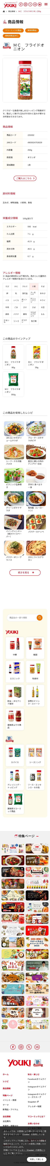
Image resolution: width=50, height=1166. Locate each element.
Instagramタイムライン (37, 1088)
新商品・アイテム (10, 1109)
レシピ (6, 1081)
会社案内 (7, 1121)
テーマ (6, 1105)
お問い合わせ (33, 1123)
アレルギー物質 (34, 1106)
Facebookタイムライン (37, 1080)
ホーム (6, 1074)
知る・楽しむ (33, 1074)
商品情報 (7, 1088)
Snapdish (32, 1102)
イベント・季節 (9, 1100)
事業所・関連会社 (10, 1126)
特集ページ (7, 1095)
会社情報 (7, 1116)
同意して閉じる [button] (36, 1159)
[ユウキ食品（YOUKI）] (9, 4)
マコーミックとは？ (36, 1116)
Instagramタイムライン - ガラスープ (37, 1095)
